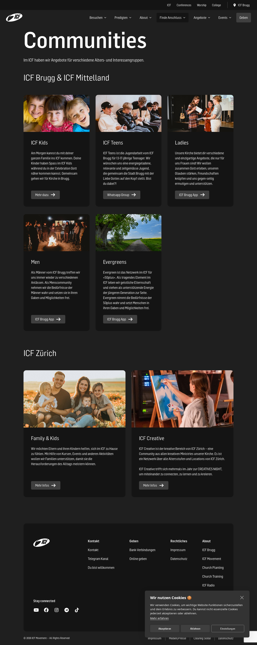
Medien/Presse (177, 638)
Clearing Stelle (202, 638)
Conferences (184, 5)
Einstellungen (227, 628)
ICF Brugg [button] (244, 5)
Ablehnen (195, 628)
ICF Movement (211, 559)
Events (222, 18)
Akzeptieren (164, 628)
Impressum (178, 550)
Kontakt (93, 550)
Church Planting (213, 568)
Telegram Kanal (98, 559)
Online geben (138, 559)
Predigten (121, 18)
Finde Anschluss (171, 18)
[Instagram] (56, 610)
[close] (242, 597)
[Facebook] (46, 610)
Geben (244, 18)
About (144, 18)
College (216, 5)
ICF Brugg (208, 550)
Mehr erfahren (159, 618)
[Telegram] (66, 610)
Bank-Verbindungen (142, 550)
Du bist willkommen (101, 568)
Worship (201, 5)
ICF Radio (208, 585)
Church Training (212, 576)
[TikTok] (77, 610)
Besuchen (96, 18)
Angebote (200, 18)
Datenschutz (178, 559)
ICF (169, 5)
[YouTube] (36, 610)
